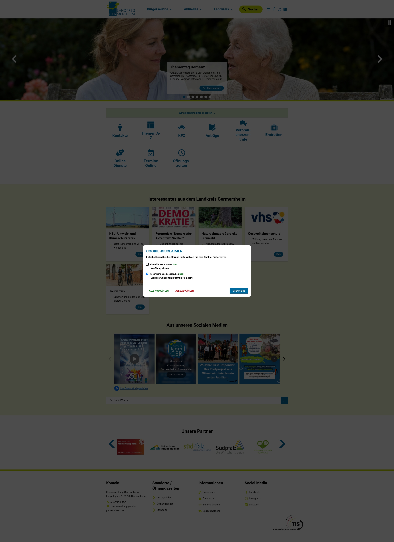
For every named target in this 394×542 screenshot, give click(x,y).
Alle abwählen (184, 290)
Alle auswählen (159, 290)
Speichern (239, 290)
